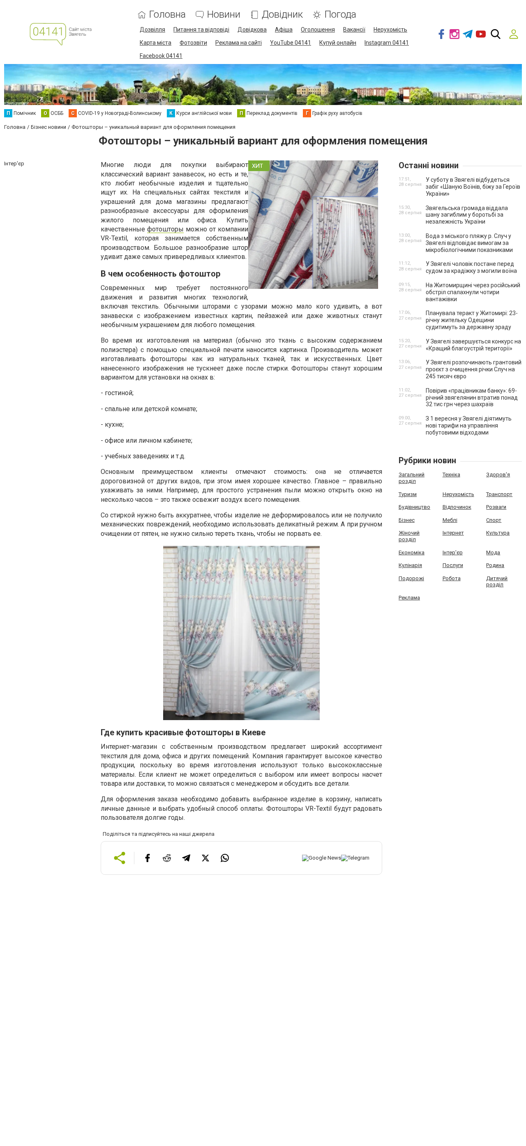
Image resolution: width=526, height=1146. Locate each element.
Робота (452, 578)
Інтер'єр (453, 552)
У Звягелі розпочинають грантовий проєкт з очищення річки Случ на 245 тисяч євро (473, 369)
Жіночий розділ (409, 536)
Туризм (408, 494)
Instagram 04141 (387, 42)
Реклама (409, 598)
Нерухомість (390, 29)
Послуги (453, 565)
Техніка (451, 474)
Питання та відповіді (201, 29)
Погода (340, 14)
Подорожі (411, 578)
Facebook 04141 (161, 56)
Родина (495, 565)
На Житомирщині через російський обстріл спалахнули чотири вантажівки (473, 292)
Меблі (450, 520)
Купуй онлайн (337, 42)
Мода (493, 552)
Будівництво (414, 507)
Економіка (411, 552)
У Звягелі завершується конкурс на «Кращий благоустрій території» (473, 345)
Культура (498, 533)
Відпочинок (457, 507)
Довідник (282, 14)
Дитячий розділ (497, 581)
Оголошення (318, 29)
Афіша (284, 29)
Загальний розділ (411, 477)
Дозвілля (152, 29)
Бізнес (407, 520)
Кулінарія (410, 565)
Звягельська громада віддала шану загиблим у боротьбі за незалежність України (467, 215)
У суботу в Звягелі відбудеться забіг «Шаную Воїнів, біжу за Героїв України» (473, 186)
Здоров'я (498, 474)
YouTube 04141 (290, 42)
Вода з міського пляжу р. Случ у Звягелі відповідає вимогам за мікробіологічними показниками (469, 243)
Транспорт (499, 494)
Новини (223, 14)
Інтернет (453, 533)
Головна (167, 14)
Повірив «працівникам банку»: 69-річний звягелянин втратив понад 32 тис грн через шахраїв (472, 397)
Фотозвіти (193, 42)
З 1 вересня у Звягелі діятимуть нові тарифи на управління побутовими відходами (469, 425)
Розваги (496, 507)
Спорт (493, 520)
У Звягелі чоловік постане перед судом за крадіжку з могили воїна (471, 267)
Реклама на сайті (238, 42)
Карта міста (155, 42)
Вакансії (354, 29)
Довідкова (252, 29)
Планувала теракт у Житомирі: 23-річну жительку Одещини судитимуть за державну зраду (472, 320)
